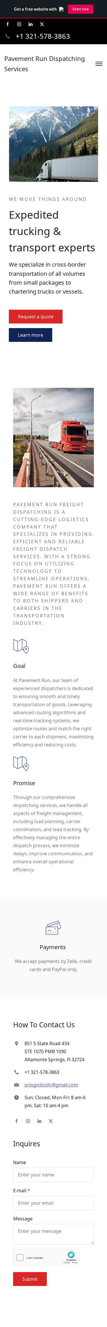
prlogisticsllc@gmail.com (51, 1085)
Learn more (30, 335)
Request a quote (35, 316)
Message (23, 1219)
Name (19, 1162)
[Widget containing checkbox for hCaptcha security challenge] (46, 1257)
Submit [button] (30, 1279)
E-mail (19, 1190)
